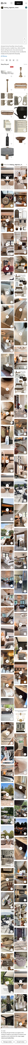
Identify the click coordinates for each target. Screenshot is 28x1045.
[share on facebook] (6, 60)
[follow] (26, 7)
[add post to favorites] (24, 42)
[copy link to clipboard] (17, 60)
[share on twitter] (13, 60)
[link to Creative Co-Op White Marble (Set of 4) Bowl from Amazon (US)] (7, 72)
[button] (26, 3)
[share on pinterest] (10, 60)
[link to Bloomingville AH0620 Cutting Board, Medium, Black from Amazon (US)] (7, 139)
